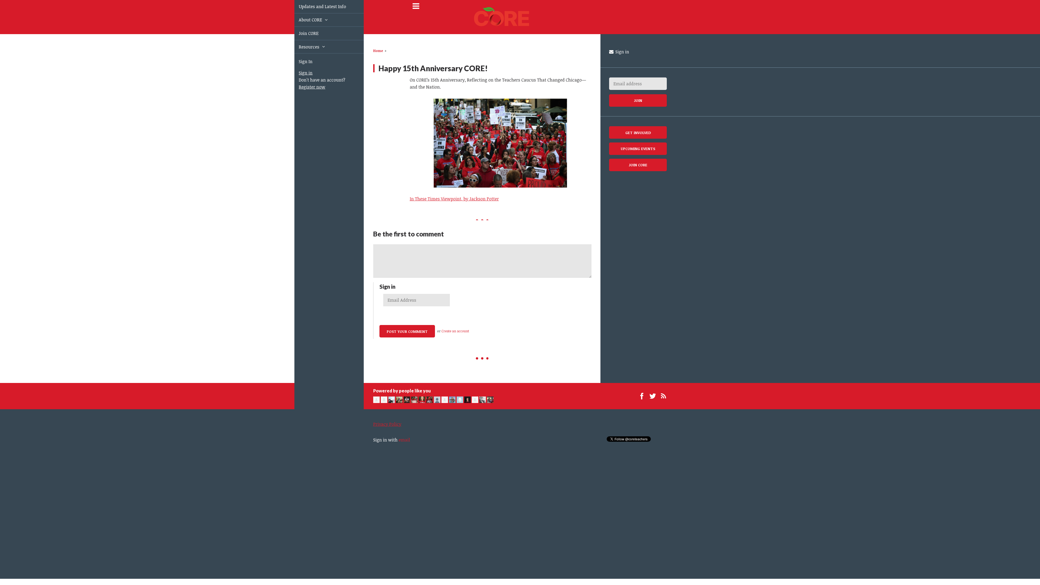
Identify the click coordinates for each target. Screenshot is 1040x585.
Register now (305, 87)
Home (378, 50)
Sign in (299, 73)
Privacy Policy (387, 424)
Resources (303, 47)
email (404, 440)
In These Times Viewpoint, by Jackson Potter (454, 199)
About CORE (304, 20)
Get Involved (638, 132)
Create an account (455, 331)
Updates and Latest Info (316, 6)
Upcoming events (638, 148)
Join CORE (302, 33)
